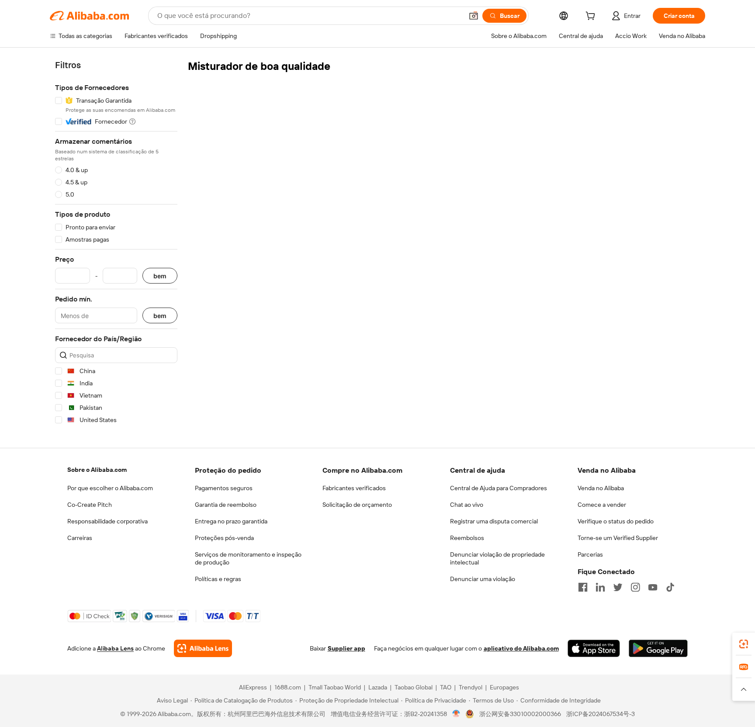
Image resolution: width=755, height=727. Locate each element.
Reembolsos (467, 537)
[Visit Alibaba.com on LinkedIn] (600, 587)
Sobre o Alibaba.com (97, 469)
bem (159, 276)
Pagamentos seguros (224, 488)
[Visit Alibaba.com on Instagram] (635, 587)
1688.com (287, 687)
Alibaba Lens (115, 648)
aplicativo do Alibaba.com (521, 648)
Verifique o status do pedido (616, 521)
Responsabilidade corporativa (107, 521)
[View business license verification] (456, 714)
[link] (743, 644)
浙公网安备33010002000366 (520, 713)
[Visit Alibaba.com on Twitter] (618, 587)
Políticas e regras (218, 578)
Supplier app (346, 648)
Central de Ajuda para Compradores (498, 488)
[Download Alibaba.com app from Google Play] (658, 648)
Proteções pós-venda (224, 537)
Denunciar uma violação (482, 578)
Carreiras (79, 537)
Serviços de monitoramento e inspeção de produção (248, 558)
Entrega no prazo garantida (231, 521)
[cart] (592, 17)
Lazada (377, 687)
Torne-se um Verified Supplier (618, 537)
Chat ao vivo (466, 504)
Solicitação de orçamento (357, 504)
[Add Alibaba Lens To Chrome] (203, 648)
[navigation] (116, 244)
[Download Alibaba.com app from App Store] (594, 648)
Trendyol (470, 687)
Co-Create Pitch (89, 504)
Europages (504, 687)
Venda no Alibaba (601, 488)
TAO (445, 687)
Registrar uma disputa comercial (494, 521)
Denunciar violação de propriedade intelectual (497, 558)
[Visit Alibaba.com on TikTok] (670, 587)
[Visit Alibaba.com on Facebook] (583, 587)
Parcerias (590, 554)
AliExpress (253, 687)
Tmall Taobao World (334, 687)
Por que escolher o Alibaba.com (110, 488)
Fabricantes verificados (354, 488)
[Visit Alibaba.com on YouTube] (653, 587)
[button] (473, 15)
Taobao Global (414, 687)
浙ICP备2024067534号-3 (600, 713)
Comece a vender (602, 504)
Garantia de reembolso (225, 504)
